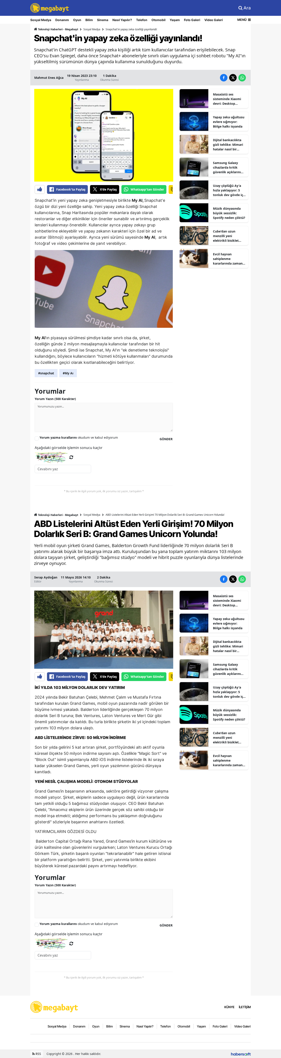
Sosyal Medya (40, 20)
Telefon (141, 20)
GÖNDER (166, 439)
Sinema (102, 20)
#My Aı (68, 373)
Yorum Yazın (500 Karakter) (55, 399)
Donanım (62, 20)
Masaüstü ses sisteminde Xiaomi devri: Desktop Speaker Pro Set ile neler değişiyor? (227, 99)
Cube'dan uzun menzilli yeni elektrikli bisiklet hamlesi (226, 236)
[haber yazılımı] (241, 1053)
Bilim (89, 20)
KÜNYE (229, 1007)
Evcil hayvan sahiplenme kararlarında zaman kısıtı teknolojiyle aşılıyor (228, 259)
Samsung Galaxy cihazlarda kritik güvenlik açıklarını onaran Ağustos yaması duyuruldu (227, 167)
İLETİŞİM (245, 1007)
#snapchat (46, 373)
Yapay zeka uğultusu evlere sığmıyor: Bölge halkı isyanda (228, 121)
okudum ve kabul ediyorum (79, 437)
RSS (38, 1054)
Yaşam (175, 20)
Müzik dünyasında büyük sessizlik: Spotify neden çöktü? (229, 213)
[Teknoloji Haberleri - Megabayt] (54, 1006)
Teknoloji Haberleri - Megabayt (57, 29)
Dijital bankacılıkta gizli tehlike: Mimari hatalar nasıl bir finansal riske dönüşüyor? (228, 144)
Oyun (77, 20)
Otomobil (158, 20)
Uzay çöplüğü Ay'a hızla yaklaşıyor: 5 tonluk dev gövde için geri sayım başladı (229, 190)
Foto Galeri (192, 20)
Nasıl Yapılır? (122, 20)
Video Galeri (213, 20)
